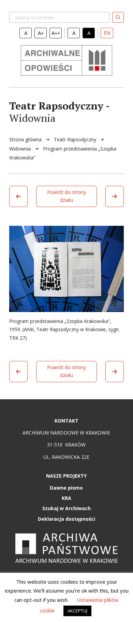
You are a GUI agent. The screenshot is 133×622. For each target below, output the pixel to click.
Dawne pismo (66, 487)
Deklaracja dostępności (66, 519)
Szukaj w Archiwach (66, 508)
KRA (66, 498)
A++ (55, 33)
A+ (41, 33)
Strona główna (26, 139)
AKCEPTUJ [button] (77, 611)
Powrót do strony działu (66, 196)
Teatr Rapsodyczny (76, 139)
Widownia (20, 148)
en (107, 32)
